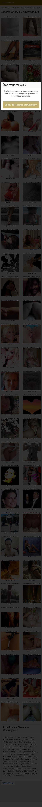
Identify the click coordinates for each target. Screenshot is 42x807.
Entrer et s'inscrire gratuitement (21, 104)
